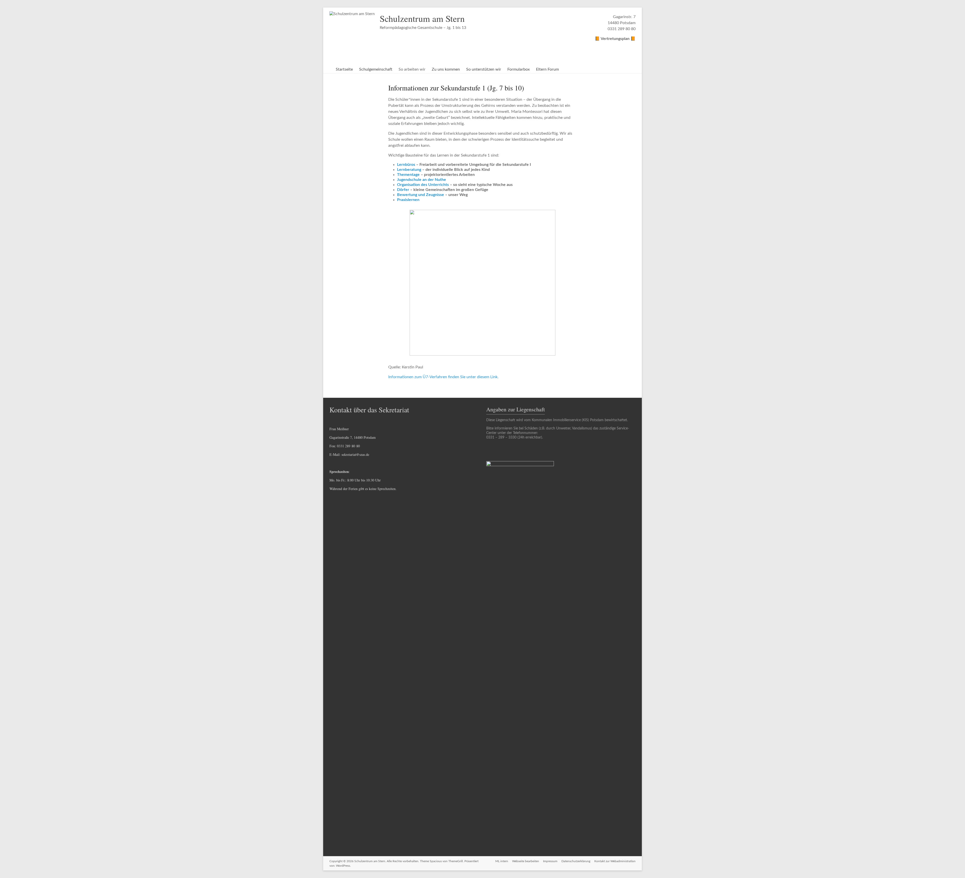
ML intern (501, 861)
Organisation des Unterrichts (423, 185)
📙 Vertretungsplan (613, 39)
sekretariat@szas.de (355, 454)
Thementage (409, 175)
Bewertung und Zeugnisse (420, 195)
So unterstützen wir (483, 69)
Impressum (550, 861)
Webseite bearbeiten (525, 861)
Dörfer (403, 190)
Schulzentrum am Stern (422, 18)
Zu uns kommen (446, 69)
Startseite (344, 69)
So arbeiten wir (412, 69)
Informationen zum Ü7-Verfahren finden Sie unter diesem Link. (443, 377)
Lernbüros (406, 165)
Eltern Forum (547, 69)
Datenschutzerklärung (575, 861)
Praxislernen (408, 200)
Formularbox (518, 69)
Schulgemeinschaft (375, 69)
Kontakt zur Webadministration (615, 861)
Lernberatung (409, 170)
